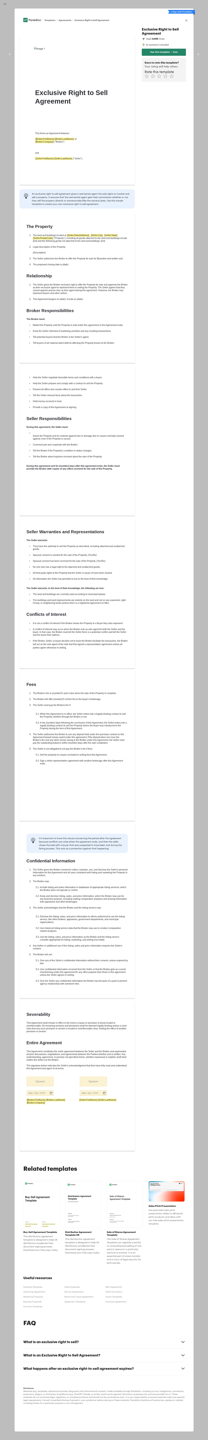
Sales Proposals (72, 1287)
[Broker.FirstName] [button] (45, 139)
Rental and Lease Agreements (78, 1296)
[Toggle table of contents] (5, 4)
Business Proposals (32, 1301)
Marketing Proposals (33, 1296)
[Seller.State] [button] (110, 235)
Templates (49, 20)
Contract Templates (32, 1306)
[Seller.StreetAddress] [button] (78, 235)
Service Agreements (74, 1291)
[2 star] (154, 76)
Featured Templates (32, 1287)
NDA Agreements (114, 1287)
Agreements (65, 20)
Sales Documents (114, 1291)
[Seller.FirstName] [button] (44, 158)
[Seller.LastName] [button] (63, 158)
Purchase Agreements (116, 1301)
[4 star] (166, 76)
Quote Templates (114, 1296)
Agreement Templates (74, 1301)
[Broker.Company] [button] (44, 142)
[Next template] (198, 54)
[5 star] (173, 76)
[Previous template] (9, 54)
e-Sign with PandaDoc (181, 11)
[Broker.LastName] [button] (64, 139)
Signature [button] (40, 1081)
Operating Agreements (34, 1291)
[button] (40, 1093)
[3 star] (160, 76)
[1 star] (148, 76)
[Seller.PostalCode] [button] (43, 238)
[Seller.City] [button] (96, 235)
